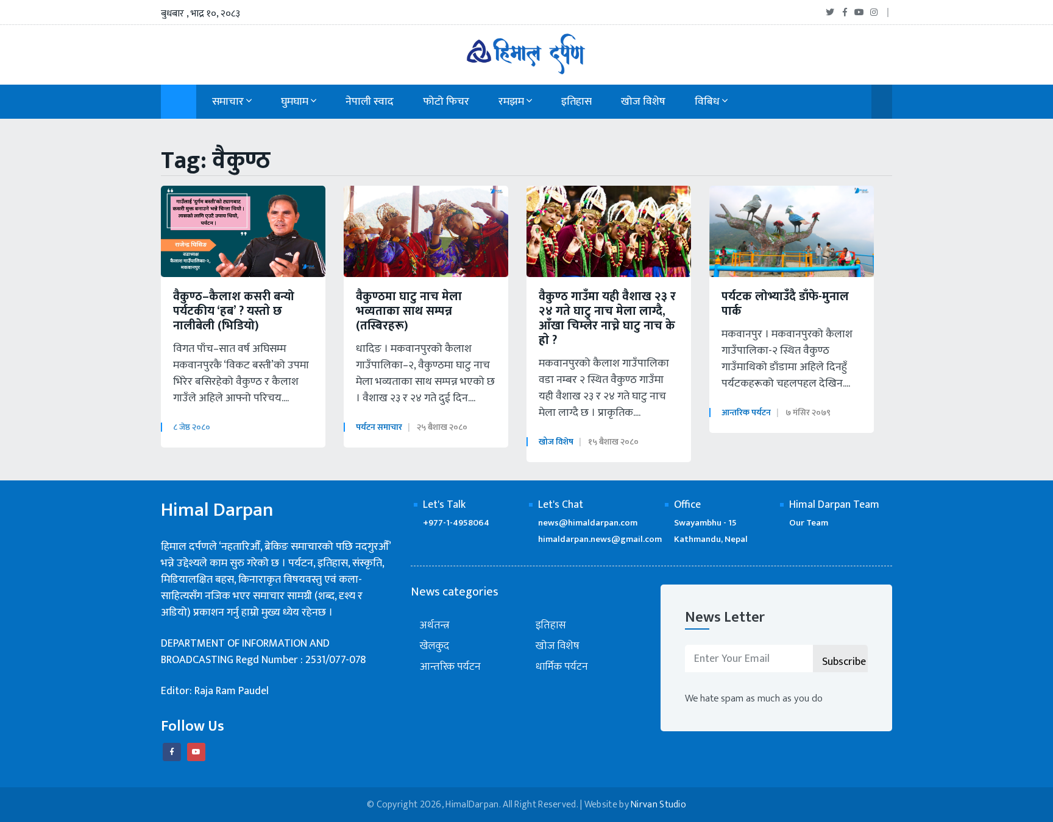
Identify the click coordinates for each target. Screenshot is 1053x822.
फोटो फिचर (446, 102)
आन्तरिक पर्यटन (746, 413)
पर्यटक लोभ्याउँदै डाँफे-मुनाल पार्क (785, 303)
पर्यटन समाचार (379, 427)
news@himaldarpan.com (587, 522)
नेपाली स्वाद (370, 102)
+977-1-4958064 (456, 522)
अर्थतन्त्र (435, 625)
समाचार (229, 102)
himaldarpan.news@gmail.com (600, 539)
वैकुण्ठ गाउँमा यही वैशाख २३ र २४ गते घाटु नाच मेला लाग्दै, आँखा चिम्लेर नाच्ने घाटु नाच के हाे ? (607, 318)
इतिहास (576, 102)
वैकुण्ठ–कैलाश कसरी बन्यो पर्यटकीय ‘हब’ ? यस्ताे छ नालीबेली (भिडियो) (233, 311)
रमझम (512, 102)
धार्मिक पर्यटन (562, 667)
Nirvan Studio (658, 804)
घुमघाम (296, 102)
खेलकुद (434, 646)
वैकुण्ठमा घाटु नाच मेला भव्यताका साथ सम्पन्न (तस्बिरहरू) (409, 311)
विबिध (708, 102)
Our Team (808, 522)
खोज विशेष (643, 102)
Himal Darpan (217, 510)
